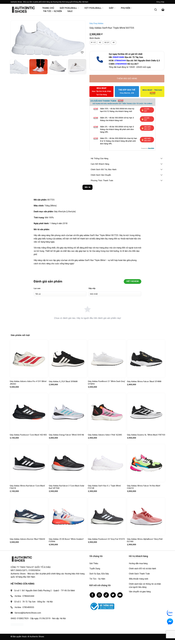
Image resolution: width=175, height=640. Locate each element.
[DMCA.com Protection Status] (17, 624)
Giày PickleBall (68, 8)
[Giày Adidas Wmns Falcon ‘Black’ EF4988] (146, 359)
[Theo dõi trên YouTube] (120, 595)
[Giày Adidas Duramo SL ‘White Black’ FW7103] (146, 412)
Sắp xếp (92, 288)
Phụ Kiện (125, 8)
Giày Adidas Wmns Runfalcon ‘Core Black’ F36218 (27, 487)
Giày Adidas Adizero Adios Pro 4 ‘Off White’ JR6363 (28, 382)
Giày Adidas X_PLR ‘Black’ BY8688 (63, 381)
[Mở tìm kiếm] (155, 9)
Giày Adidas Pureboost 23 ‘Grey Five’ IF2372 (106, 539)
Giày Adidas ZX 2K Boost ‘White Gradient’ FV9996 (66, 540)
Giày (111, 8)
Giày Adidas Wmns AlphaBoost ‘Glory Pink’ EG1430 (145, 540)
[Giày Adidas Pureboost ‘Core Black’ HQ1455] (28, 412)
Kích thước (95, 38)
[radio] (93, 43)
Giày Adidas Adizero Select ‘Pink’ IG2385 (105, 435)
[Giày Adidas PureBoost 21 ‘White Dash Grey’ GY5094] (107, 358)
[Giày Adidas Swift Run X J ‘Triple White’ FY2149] (107, 463)
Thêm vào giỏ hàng (127, 78)
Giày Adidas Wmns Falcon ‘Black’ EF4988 (144, 381)
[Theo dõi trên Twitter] (113, 595)
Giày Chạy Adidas (96, 23)
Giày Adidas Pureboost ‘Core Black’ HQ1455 (28, 435)
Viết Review (132, 281)
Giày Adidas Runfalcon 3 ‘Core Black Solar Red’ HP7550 (66, 487)
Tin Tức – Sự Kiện (52, 11)
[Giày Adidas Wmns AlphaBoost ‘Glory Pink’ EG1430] (146, 516)
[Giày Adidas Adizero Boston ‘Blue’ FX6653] (28, 516)
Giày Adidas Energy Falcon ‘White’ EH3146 (66, 435)
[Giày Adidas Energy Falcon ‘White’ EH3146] (68, 412)
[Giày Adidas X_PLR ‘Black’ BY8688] (68, 359)
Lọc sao (37, 288)
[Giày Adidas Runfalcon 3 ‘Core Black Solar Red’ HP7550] (68, 463)
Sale (70, 11)
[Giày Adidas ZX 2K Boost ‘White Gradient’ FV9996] (68, 516)
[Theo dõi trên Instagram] (99, 595)
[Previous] (15, 38)
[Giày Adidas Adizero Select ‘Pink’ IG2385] (107, 412)
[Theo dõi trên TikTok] (106, 595)
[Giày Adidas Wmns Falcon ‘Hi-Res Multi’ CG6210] (146, 463)
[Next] (81, 38)
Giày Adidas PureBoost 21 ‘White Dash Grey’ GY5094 (106, 382)
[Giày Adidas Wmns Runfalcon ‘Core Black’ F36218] (28, 463)
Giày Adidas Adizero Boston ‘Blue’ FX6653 (27, 539)
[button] (160, 2)
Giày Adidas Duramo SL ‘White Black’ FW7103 (146, 435)
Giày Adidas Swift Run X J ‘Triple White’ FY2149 (104, 487)
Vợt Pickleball (92, 8)
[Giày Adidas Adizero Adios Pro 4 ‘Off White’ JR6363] (28, 358)
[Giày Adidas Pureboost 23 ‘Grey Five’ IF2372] (107, 516)
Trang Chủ (48, 8)
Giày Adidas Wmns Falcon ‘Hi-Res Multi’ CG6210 (143, 487)
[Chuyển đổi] (161, 158)
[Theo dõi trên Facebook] (92, 595)
